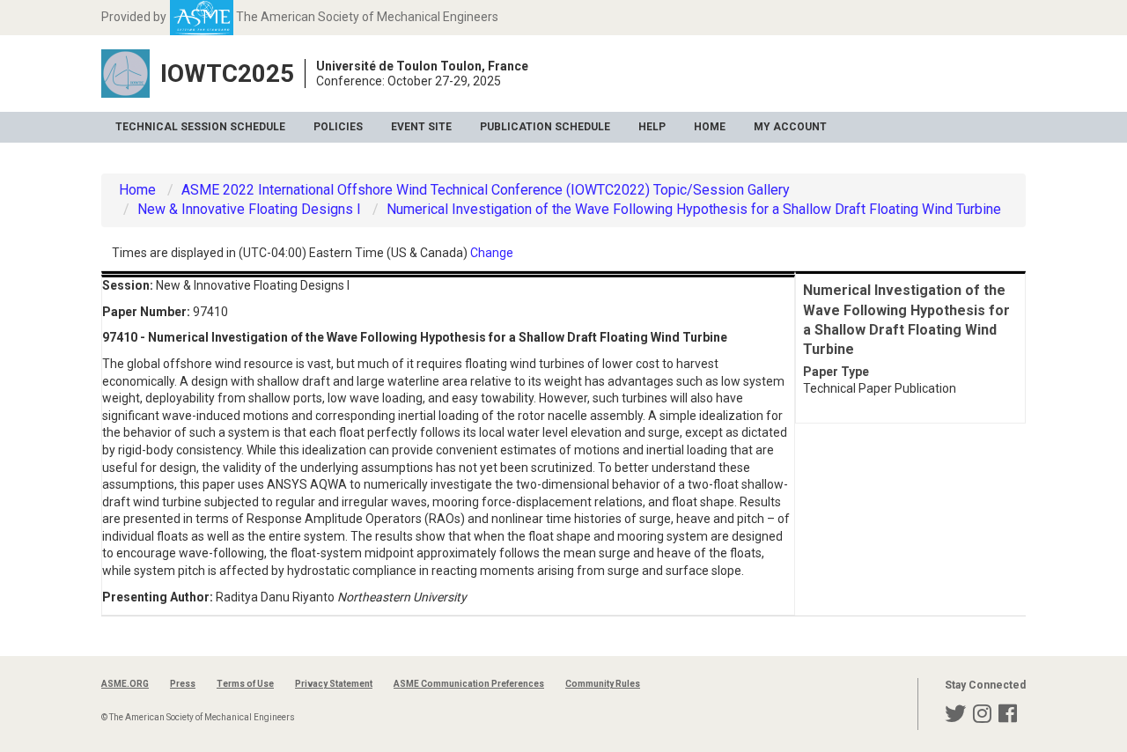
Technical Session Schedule (200, 127)
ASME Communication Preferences (469, 684)
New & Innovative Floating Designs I (249, 209)
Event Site (421, 127)
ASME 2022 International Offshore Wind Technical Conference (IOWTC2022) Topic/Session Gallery (485, 189)
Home (710, 127)
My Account (790, 127)
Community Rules (602, 684)
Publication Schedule (545, 127)
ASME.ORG (125, 684)
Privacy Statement (333, 684)
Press (182, 684)
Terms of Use (245, 684)
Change (491, 253)
